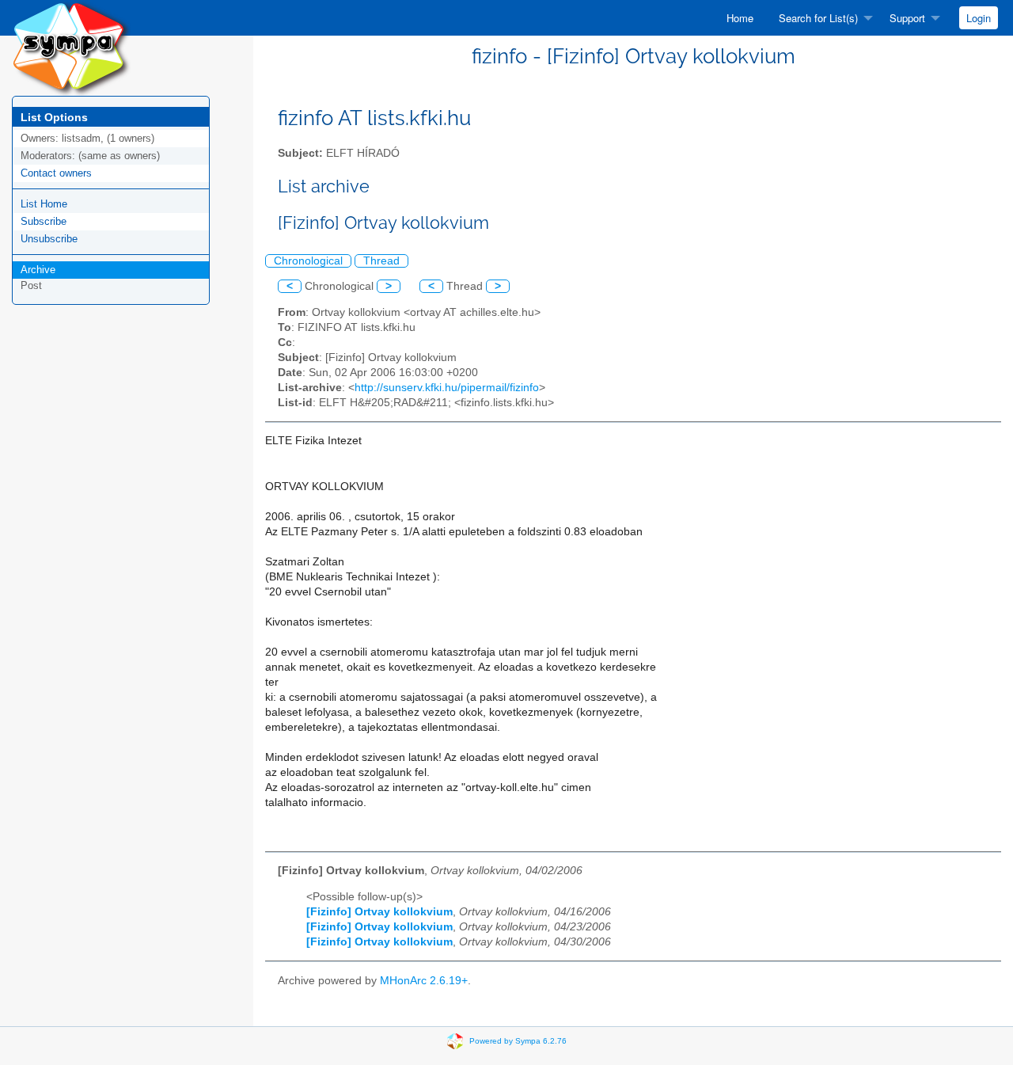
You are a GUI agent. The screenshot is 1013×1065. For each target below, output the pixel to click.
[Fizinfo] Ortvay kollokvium (379, 912)
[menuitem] (740, 18)
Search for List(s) (818, 17)
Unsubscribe (49, 239)
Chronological (308, 261)
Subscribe (43, 221)
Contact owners (56, 173)
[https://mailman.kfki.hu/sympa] (71, 47)
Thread (381, 261)
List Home (44, 204)
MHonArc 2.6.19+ (424, 981)
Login (978, 17)
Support (907, 17)
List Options (54, 117)
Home (740, 17)
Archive (38, 270)
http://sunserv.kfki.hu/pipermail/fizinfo (447, 388)
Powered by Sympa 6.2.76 (518, 1040)
